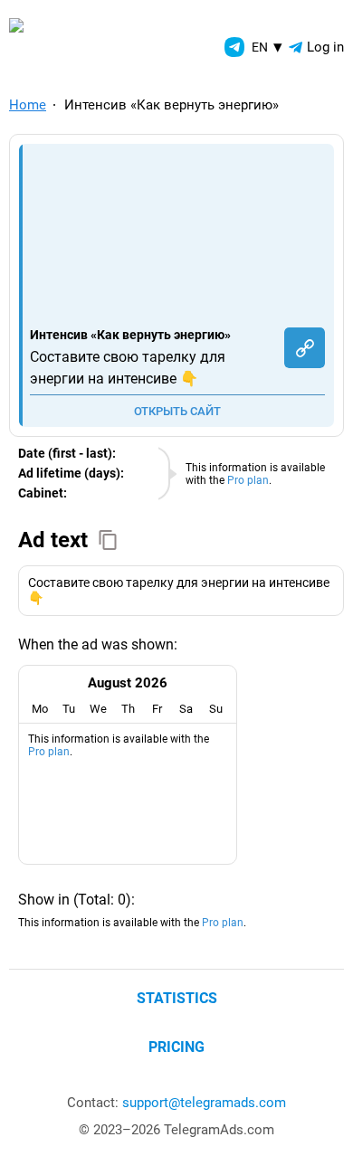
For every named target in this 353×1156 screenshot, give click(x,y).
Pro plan (248, 480)
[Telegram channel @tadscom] (234, 47)
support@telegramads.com (204, 1102)
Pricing (176, 1047)
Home (27, 105)
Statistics (177, 998)
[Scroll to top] (319, 1122)
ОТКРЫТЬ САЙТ (177, 411)
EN (267, 46)
